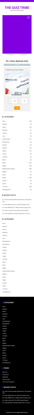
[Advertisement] (17, 37)
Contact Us (5, 374)
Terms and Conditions (8, 382)
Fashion (4, 145)
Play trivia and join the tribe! (17, 10)
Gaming (4, 148)
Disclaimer (5, 377)
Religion (4, 172)
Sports (4, 183)
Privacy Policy (6, 379)
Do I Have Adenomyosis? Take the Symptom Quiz (15, 204)
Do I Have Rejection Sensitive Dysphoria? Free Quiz (16, 213)
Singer (4, 177)
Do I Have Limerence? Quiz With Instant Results (15, 210)
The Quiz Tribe (17, 8)
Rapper (4, 166)
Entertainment (6, 139)
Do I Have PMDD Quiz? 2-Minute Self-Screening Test (16, 207)
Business (4, 130)
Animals (4, 124)
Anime (4, 127)
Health (4, 151)
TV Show (4, 186)
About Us (5, 372)
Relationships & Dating (8, 169)
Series (4, 174)
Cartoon (4, 133)
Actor (4, 121)
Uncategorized (6, 189)
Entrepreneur (5, 142)
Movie (4, 160)
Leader (4, 154)
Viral (18, 412)
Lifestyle (4, 157)
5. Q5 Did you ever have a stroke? (14, 70)
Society (4, 180)
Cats (3, 136)
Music (4, 163)
